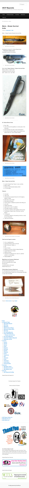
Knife (7, 300)
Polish (5, 346)
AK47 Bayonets (8, 8)
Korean (5, 353)
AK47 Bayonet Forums (8, 367)
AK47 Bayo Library (7, 366)
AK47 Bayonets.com (6, 418)
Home (3, 14)
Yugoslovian (6, 355)
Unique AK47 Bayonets (8, 333)
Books (6, 420)
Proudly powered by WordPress (14, 485)
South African (6, 362)
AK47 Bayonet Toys (8, 369)
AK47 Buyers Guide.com (7, 417)
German (5, 345)
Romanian (6, 349)
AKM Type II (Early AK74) (9, 329)
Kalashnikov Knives (8, 339)
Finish (5, 359)
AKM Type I (6, 326)
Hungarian (6, 352)
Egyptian (5, 350)
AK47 (3, 420)
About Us (4, 17)
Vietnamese (6, 360)
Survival (9, 300)
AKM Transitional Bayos (9, 327)
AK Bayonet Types (10, 14)
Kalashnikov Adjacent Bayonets (10, 337)
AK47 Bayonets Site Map (9, 372)
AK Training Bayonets (8, 332)
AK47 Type (6, 325)
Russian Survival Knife (10, 335)
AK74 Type (6, 330)
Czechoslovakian (7, 363)
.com (8, 420)
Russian (5, 342)
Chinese (5, 343)
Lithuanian (6, 357)
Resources (23, 14)
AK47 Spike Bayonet (8, 323)
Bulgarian (6, 347)
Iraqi (5, 356)
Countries (17, 14)
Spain (16, 300)
